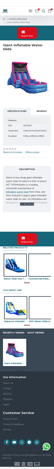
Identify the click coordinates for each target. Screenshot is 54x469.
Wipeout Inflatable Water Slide (14, 321)
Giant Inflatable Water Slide (14, 363)
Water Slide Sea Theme (14, 278)
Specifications (17, 111)
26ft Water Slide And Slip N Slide (39, 321)
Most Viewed (35, 332)
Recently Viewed (13, 332)
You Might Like (12, 290)
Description (27, 169)
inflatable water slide (17, 192)
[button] (25, 282)
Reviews (42, 111)
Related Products (15, 247)
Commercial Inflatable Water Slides (39, 278)
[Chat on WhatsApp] (46, 446)
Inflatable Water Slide (18, 19)
